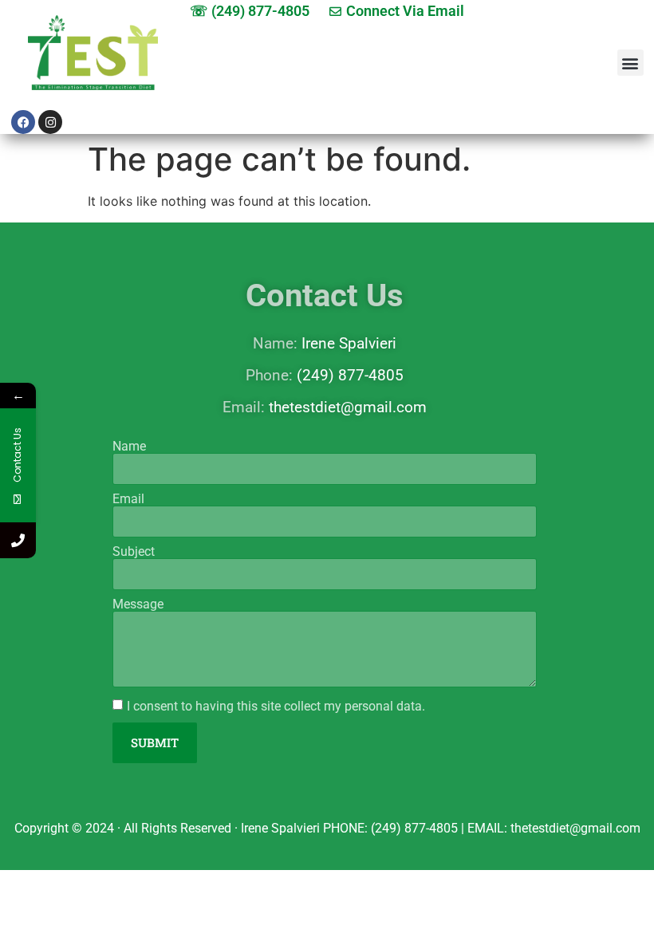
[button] (630, 62)
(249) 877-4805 (350, 375)
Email (128, 499)
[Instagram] (50, 122)
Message (138, 604)
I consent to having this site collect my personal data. (276, 705)
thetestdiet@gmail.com (348, 407)
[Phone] (18, 540)
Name (129, 446)
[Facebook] (23, 122)
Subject (133, 551)
